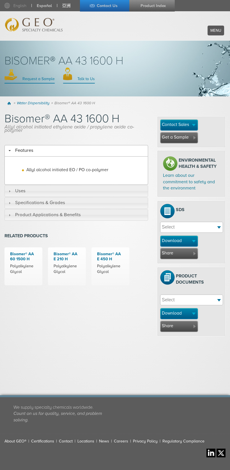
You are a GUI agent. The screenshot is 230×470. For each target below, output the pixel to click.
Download (172, 240)
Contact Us (107, 5)
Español (44, 5)
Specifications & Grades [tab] (40, 202)
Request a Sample (38, 78)
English (19, 5)
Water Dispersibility (33, 103)
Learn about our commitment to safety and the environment (189, 182)
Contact (66, 441)
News (104, 441)
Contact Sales (175, 124)
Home (9, 103)
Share (167, 253)
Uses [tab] (20, 191)
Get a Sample (175, 137)
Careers (121, 441)
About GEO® (15, 441)
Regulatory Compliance (183, 441)
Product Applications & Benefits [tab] (48, 215)
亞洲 (66, 5)
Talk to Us (85, 78)
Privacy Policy (145, 441)
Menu (215, 30)
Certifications (42, 441)
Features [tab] (24, 150)
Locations (85, 441)
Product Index (153, 5)
